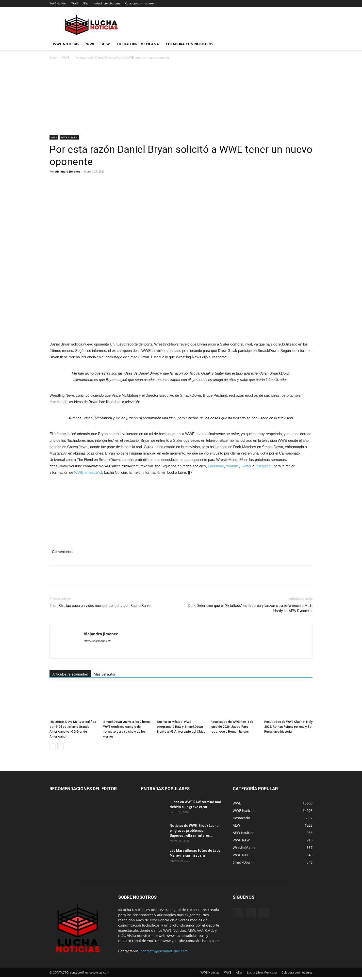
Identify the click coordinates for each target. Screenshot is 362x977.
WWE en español (88, 472)
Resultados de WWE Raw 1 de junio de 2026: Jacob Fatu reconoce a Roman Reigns (232, 726)
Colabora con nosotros (139, 3)
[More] (100, 183)
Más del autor (104, 674)
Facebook (216, 466)
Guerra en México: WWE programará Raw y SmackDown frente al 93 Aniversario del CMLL (181, 726)
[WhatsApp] (88, 183)
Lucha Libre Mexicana (106, 3)
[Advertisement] (181, 98)
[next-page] (60, 746)
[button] (307, 44)
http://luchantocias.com (97, 640)
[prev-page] (52, 746)
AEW (85, 3)
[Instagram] (251, 913)
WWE (74, 3)
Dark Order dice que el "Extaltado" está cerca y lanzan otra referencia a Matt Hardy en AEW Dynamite (250, 608)
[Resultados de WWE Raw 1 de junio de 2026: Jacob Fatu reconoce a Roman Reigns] (235, 701)
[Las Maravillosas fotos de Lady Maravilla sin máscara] (153, 856)
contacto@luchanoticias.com (164, 951)
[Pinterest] (77, 183)
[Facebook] (54, 183)
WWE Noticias (58, 3)
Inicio (53, 57)
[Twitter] (66, 183)
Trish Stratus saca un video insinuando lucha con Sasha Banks (100, 605)
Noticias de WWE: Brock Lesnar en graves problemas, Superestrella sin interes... (195, 830)
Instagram (263, 466)
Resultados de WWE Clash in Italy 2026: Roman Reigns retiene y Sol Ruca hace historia (288, 726)
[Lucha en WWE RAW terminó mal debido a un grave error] (153, 808)
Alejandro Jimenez (67, 171)
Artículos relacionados (70, 674)
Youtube (232, 466)
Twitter (246, 466)
